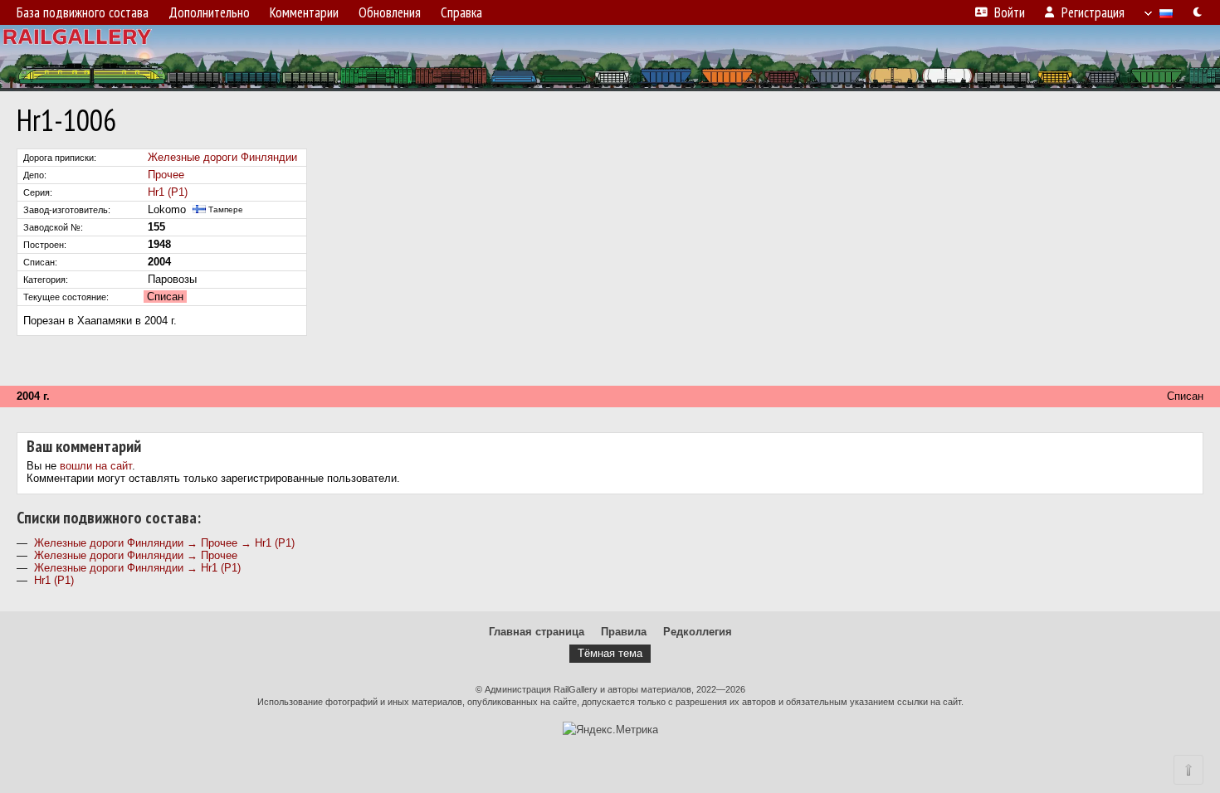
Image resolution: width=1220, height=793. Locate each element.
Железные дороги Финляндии (222, 157)
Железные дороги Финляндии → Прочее (135, 555)
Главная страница (536, 631)
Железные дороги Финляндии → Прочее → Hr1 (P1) (164, 543)
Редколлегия (697, 631)
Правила (624, 631)
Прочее (166, 174)
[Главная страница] (610, 58)
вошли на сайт (96, 466)
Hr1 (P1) (168, 192)
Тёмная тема (610, 653)
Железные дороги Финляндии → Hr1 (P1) (137, 568)
